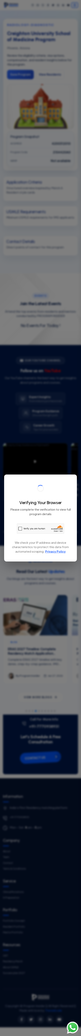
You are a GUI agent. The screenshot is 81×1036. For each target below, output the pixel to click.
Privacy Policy (55, 551)
